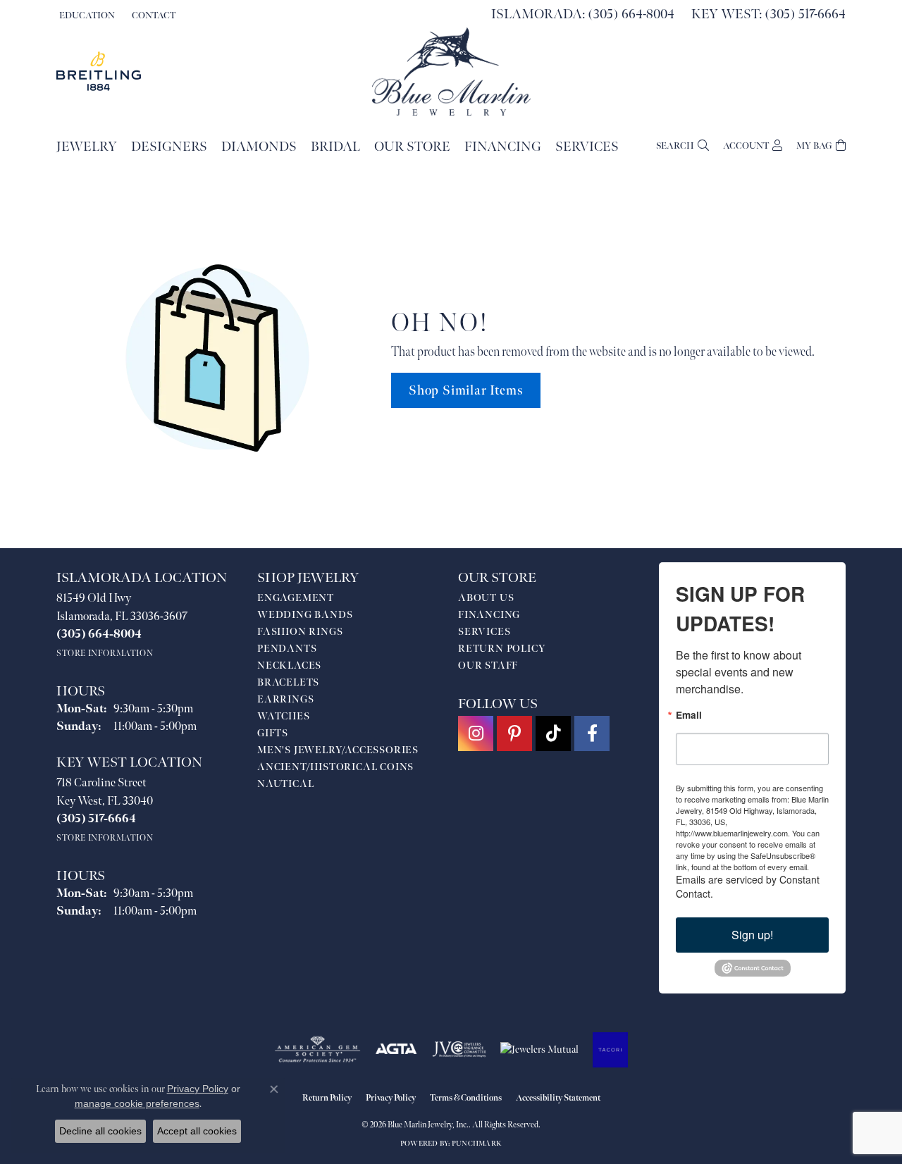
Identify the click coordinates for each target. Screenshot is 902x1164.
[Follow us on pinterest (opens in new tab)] (514, 733)
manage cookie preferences (137, 1103)
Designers (169, 147)
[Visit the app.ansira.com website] (610, 1049)
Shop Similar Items (466, 391)
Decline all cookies (100, 1131)
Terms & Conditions (466, 1098)
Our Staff (488, 665)
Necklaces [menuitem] (289, 665)
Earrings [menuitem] (285, 699)
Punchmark (477, 1143)
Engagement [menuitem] (295, 598)
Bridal (335, 147)
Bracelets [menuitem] (288, 682)
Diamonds (259, 147)
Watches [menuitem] (283, 716)
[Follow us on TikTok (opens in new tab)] (553, 733)
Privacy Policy (391, 1098)
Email (689, 715)
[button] (85, 15)
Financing (502, 147)
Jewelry (86, 147)
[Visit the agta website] (396, 1049)
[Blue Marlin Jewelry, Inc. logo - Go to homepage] (451, 71)
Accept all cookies (197, 1131)
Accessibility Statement (558, 1098)
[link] (152, 15)
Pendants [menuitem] (286, 649)
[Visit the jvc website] (459, 1049)
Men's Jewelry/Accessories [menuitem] (338, 750)
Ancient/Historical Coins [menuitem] (335, 767)
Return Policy (501, 649)
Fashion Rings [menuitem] (299, 632)
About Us (486, 598)
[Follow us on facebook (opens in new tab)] (592, 733)
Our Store (412, 147)
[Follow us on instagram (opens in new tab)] (475, 733)
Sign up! (752, 935)
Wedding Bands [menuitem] (304, 615)
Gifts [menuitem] (272, 733)
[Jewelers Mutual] (539, 1050)
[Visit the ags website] (317, 1049)
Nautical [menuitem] (285, 784)
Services (587, 147)
